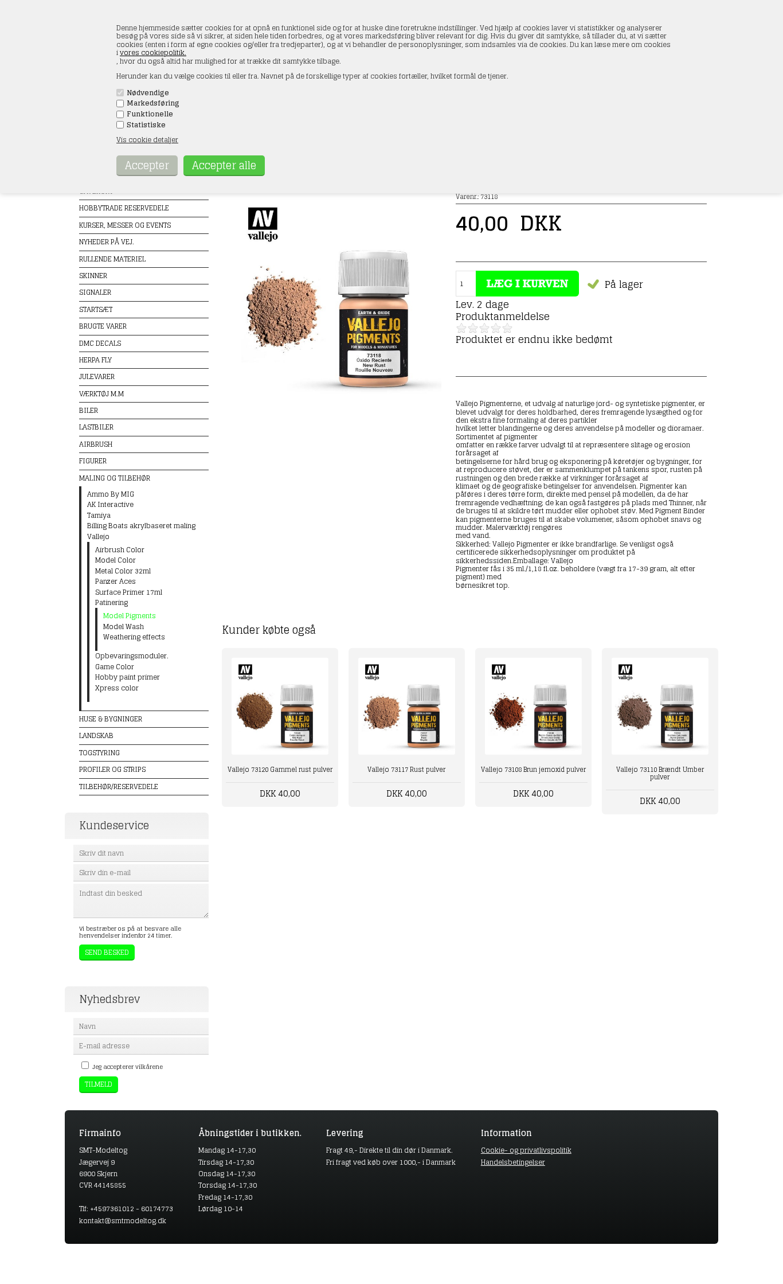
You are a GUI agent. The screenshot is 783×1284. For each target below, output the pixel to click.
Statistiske (146, 125)
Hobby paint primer (127, 677)
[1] (461, 328)
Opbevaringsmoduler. (132, 656)
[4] (496, 328)
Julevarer (97, 376)
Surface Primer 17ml (128, 592)
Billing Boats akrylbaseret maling (141, 526)
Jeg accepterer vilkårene (127, 1066)
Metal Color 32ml (123, 571)
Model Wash (123, 627)
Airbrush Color (119, 550)
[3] (484, 328)
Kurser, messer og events (125, 225)
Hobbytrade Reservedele (124, 208)
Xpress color (117, 688)
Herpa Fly (95, 360)
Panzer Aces (115, 581)
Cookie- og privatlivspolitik (526, 1150)
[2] (473, 328)
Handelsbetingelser (513, 1162)
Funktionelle (150, 114)
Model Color (115, 560)
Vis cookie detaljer (147, 140)
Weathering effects (134, 637)
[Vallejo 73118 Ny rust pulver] (337, 399)
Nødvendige (148, 93)
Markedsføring (153, 103)
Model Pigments (129, 616)
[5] (507, 328)
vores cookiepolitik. (153, 52)
